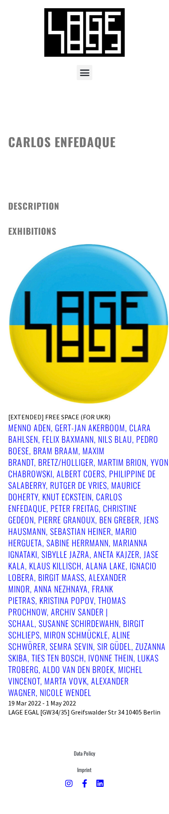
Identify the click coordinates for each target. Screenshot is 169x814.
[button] (84, 73)
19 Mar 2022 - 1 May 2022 (42, 703)
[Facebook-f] (84, 783)
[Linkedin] (100, 783)
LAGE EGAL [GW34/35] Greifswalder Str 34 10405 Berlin (84, 712)
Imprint (84, 769)
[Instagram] (69, 783)
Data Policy (84, 753)
